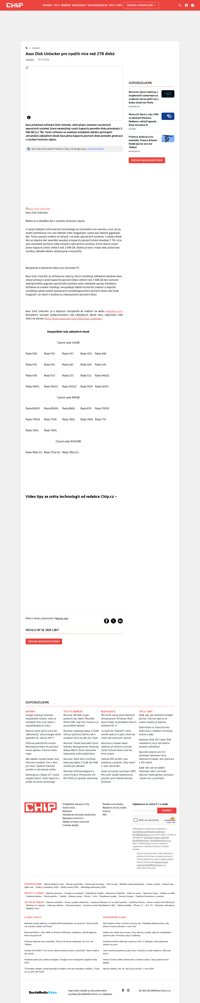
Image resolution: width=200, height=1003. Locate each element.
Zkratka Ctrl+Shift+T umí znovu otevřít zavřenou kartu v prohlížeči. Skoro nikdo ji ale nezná (61, 952)
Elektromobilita (97, 5)
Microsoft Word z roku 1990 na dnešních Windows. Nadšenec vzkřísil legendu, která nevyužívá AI (143, 119)
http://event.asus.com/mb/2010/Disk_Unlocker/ (74, 318)
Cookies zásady (71, 825)
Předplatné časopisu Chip (76, 804)
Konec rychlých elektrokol (76, 902)
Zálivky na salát (167, 893)
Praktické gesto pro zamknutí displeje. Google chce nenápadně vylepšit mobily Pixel (60, 961)
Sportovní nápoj (150, 893)
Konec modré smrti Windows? (161, 902)
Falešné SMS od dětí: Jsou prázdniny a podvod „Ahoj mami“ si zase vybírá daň (118, 762)
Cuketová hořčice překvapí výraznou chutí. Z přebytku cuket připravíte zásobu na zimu (135, 943)
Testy (56, 5)
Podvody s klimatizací (165, 905)
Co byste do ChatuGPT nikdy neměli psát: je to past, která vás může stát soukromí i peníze (118, 734)
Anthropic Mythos (55, 905)
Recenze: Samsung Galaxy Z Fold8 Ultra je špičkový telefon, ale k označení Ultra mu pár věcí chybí (81, 734)
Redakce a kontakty (113, 804)
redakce (30, 59)
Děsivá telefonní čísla (54, 884)
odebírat (167, 810)
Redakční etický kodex (115, 807)
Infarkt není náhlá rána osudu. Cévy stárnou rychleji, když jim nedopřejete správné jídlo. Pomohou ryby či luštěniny (137, 934)
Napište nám (61, 618)
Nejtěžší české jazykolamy (132, 884)
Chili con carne (134, 893)
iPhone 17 (138, 905)
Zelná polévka (50, 896)
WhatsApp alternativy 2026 (93, 887)
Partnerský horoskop (94, 884)
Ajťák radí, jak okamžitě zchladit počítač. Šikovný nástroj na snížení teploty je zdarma (156, 718)
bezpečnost (108, 711)
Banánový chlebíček (115, 893)
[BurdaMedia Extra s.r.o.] (40, 807)
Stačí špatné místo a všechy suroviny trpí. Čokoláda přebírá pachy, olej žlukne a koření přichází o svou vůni (136, 925)
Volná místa (69, 807)
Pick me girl (112, 884)
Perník (87, 896)
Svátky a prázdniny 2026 (47, 887)
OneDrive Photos (137, 902)
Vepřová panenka (54, 893)
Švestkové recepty (108, 896)
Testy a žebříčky (73, 711)
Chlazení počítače (54, 902)
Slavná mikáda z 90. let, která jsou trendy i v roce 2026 (128, 968)
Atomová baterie (73, 905)
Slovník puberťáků (74, 884)
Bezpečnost (79, 5)
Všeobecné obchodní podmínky (79, 814)
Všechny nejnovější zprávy (44, 641)
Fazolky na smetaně (73, 893)
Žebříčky (66, 5)
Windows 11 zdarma (35, 905)
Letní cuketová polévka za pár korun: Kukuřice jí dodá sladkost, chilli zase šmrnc (137, 952)
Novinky (47, 5)
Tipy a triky (115, 5)
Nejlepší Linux (32, 908)
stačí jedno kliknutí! (95, 149)
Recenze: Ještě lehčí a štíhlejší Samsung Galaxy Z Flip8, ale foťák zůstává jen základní (80, 762)
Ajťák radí (28, 887)
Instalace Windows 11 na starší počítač (109, 902)
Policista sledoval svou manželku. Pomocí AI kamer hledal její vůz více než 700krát (143, 142)
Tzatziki (62, 896)
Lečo (95, 896)
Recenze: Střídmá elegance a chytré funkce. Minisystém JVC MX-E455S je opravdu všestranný (80, 775)
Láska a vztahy (153, 884)
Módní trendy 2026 (69, 887)
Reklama (67, 811)
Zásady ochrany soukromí (76, 821)
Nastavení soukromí (73, 818)
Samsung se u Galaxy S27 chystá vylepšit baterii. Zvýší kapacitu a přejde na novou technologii (42, 778)
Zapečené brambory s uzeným (150, 896)
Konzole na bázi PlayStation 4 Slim (99, 905)
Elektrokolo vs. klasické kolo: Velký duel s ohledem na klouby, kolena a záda (156, 731)
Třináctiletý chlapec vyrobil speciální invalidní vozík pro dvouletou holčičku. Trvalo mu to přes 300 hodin (62, 970)
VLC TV (149, 905)
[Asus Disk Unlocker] (74, 209)
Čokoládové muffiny (95, 893)
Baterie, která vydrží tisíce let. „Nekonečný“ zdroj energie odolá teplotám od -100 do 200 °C (43, 734)
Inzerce (107, 811)
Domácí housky (126, 896)
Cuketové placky (33, 896)
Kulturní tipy (168, 884)
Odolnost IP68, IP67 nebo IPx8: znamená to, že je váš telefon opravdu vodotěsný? (155, 743)
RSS (104, 814)
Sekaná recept (75, 896)
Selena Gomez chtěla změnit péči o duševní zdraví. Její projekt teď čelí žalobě (136, 961)
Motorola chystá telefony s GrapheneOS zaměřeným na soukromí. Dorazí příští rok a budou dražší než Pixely (143, 97)
